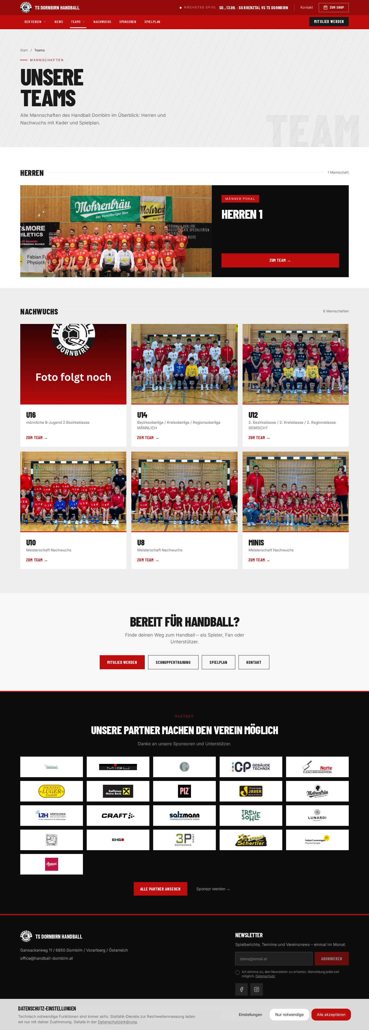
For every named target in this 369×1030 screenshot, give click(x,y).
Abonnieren (331, 958)
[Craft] (118, 815)
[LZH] (51, 815)
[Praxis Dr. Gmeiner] (184, 767)
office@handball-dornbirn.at (46, 958)
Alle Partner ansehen (160, 888)
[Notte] (317, 767)
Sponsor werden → (213, 888)
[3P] (184, 840)
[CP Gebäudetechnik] (251, 767)
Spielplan (152, 21)
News (59, 21)
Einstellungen (250, 1014)
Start (24, 50)
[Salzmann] (184, 815)
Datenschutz (265, 976)
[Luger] (51, 791)
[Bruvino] (51, 840)
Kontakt (306, 7)
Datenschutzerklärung (117, 1021)
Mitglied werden (329, 21)
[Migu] (118, 767)
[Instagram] (256, 989)
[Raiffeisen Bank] (118, 791)
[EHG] (118, 840)
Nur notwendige (289, 1014)
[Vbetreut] (51, 767)
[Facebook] (241, 989)
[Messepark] (51, 864)
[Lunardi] (317, 815)
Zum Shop (337, 7)
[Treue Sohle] (251, 815)
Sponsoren (127, 21)
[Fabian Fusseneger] (317, 840)
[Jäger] (251, 791)
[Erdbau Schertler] (251, 840)
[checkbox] (237, 972)
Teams (75, 21)
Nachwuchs (102, 21)
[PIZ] (184, 791)
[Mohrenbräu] (317, 791)
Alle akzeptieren (331, 1014)
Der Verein (33, 21)
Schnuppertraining (173, 662)
